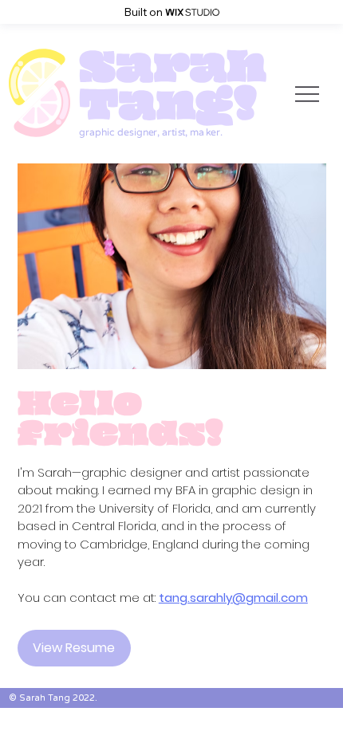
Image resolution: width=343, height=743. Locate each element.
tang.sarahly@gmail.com (233, 597)
